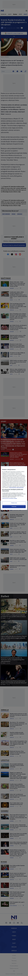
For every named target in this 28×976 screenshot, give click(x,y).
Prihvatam (14, 506)
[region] (14, 488)
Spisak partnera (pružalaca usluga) (9, 498)
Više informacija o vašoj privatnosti (16, 487)
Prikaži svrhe (14, 502)
